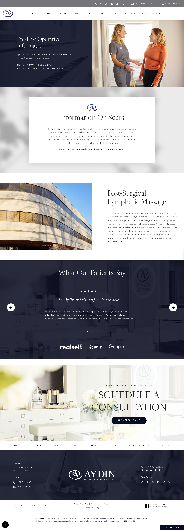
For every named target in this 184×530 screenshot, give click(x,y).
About (31, 65)
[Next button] (173, 307)
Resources (45, 65)
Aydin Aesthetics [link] (135, 13)
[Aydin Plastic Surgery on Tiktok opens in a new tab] (117, 4)
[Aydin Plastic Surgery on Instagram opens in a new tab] (96, 4)
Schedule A (129, 398)
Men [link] (116, 13)
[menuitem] (96, 4)
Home (21, 65)
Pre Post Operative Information (40, 69)
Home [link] (34, 13)
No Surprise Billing (92, 508)
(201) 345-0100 (129, 521)
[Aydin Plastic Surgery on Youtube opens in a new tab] (106, 4)
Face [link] (90, 13)
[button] (5, 524)
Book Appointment (129, 420)
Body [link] (78, 13)
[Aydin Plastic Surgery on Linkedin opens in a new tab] (112, 4)
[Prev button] (11, 307)
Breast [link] (103, 13)
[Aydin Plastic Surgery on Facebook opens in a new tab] (101, 4)
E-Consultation (145, 4)
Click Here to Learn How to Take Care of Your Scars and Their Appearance (92, 149)
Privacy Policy (96, 504)
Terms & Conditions (81, 504)
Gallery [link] (63, 13)
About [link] (48, 13)
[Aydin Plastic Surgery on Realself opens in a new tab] (122, 4)
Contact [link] (157, 13)
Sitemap (107, 504)
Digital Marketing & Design (159, 506)
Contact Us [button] (172, 528)
